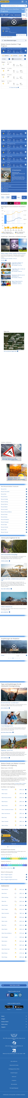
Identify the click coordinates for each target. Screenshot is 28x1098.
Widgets (3, 1019)
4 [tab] (15, 658)
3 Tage (11, 15)
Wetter (2, 1016)
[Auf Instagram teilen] (17, 203)
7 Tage (23, 15)
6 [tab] (19, 658)
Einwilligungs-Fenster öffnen (14, 1069)
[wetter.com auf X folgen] (12, 995)
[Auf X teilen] (10, 203)
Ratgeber (3, 1027)
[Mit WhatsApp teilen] (23, 203)
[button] (14, 51)
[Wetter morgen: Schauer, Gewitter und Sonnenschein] (14, 245)
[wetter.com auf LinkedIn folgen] (16, 995)
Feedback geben (12, 32)
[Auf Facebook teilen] (4, 203)
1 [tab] (9, 658)
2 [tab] (11, 658)
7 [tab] (20, 847)
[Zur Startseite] (5, 1)
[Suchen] (25, 6)
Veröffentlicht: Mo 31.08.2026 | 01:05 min (9, 258)
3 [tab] (13, 658)
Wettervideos (4, 1024)
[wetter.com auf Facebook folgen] (8, 995)
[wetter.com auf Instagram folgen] (20, 995)
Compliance (14, 1080)
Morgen (7, 15)
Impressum (14, 1076)
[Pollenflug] (22, 2)
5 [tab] (17, 658)
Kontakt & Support (14, 1072)
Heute (2, 15)
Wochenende (18, 15)
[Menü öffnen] (26, 1)
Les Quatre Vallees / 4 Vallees (20, 783)
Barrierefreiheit (14, 1084)
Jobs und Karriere (14, 1061)
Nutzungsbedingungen (14, 1088)
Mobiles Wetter (4, 1021)
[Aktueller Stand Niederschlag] (14, 341)
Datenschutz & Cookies (14, 1065)
